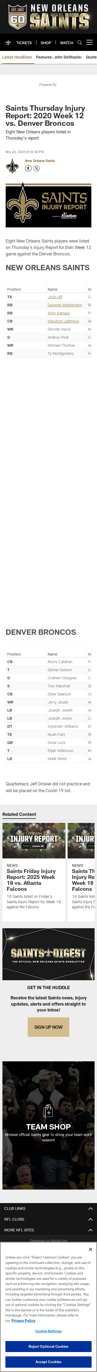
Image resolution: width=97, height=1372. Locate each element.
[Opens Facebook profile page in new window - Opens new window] (28, 168)
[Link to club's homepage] (8, 40)
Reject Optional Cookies (49, 1346)
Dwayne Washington (65, 305)
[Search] (80, 42)
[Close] (90, 1249)
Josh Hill (55, 297)
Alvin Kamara (59, 313)
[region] (48, 1307)
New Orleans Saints (40, 160)
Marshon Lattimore (63, 321)
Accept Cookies (49, 1362)
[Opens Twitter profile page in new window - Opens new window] (36, 168)
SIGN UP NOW (48, 1027)
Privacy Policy (23, 1320)
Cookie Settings (48, 1331)
